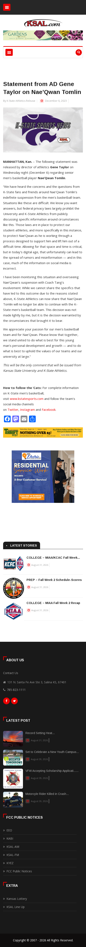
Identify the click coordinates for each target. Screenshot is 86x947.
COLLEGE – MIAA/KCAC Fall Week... (53, 557)
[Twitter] (14, 702)
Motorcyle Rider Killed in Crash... (47, 794)
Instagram (27, 409)
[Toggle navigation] (6, 7)
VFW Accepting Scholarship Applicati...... (51, 770)
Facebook (49, 409)
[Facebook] (6, 702)
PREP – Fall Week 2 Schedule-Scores (54, 580)
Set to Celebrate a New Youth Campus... (52, 752)
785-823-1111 (16, 690)
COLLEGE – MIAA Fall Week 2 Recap (53, 603)
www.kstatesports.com (26, 399)
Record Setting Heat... (40, 733)
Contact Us (10, 673)
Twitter (13, 409)
